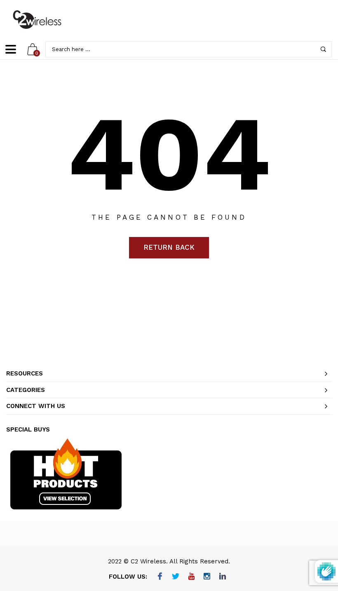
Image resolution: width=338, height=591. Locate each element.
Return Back (169, 247)
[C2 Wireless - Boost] (37, 19)
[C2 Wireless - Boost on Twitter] (176, 577)
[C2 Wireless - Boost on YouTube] (191, 577)
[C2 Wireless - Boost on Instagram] (207, 577)
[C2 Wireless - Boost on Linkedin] (223, 577)
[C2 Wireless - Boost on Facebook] (160, 577)
